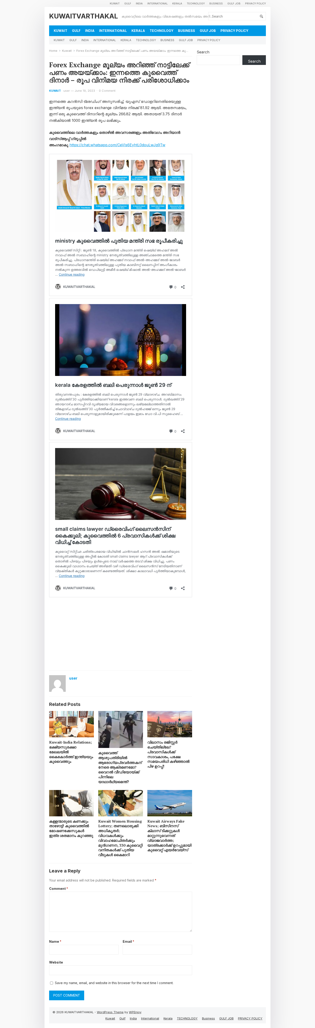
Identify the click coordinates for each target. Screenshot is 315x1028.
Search (203, 52)
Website (56, 962)
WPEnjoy (135, 1012)
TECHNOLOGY (196, 3)
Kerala (177, 3)
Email (128, 941)
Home (53, 50)
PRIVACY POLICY (255, 3)
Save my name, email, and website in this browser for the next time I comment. (114, 983)
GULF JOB (234, 3)
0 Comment (107, 90)
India (139, 3)
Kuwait (115, 3)
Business (216, 3)
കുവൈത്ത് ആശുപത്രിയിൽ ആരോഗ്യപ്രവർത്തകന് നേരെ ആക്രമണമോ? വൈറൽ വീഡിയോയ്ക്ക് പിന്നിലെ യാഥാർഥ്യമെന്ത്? (120, 767)
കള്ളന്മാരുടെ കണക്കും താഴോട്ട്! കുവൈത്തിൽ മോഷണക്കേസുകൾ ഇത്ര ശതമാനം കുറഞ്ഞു (71, 828)
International (157, 3)
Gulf (127, 3)
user (66, 90)
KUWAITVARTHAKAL (83, 16)
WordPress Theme (110, 1012)
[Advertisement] (120, 633)
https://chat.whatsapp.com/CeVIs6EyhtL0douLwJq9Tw (117, 145)
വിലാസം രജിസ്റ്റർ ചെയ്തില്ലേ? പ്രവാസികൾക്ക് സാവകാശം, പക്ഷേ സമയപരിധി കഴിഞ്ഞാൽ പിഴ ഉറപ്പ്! (168, 754)
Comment (58, 889)
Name (55, 941)
